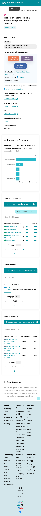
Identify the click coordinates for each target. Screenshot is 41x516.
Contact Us (8, 418)
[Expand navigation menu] (38, 2)
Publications (8, 421)
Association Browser (20, 451)
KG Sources (20, 443)
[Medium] (18, 505)
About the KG (20, 440)
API (17, 414)
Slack (29, 461)
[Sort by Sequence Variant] (19, 336)
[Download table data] (14, 254)
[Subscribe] (19, 501)
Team (6, 412)
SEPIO (29, 433)
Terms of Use (20, 434)
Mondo (29, 409)
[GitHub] (22, 505)
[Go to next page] (19, 249)
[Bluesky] (20, 511)
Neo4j (18, 417)
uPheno (29, 415)
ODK (5, 475)
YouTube (30, 470)
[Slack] (21, 501)
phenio (6, 121)
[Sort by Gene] (9, 285)
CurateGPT (8, 482)
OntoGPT (7, 478)
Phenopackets (9, 485)
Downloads (20, 411)
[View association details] (26, 227)
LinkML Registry (19, 478)
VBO (28, 427)
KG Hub (18, 471)
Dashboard (20, 446)
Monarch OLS (20, 460)
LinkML (6, 466)
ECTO (29, 436)
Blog (29, 464)
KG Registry (20, 474)
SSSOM (6, 469)
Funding (7, 424)
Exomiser (7, 460)
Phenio (29, 421)
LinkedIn (30, 467)
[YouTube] (21, 508)
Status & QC (20, 423)
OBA (28, 424)
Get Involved (31, 458)
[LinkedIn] (19, 508)
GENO (29, 430)
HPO (28, 418)
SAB (5, 415)
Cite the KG (20, 437)
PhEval (6, 463)
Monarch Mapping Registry (19, 465)
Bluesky (30, 473)
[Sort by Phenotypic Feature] (20, 224)
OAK (5, 472)
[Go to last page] (23, 249)
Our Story (7, 409)
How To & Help (21, 426)
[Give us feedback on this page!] (38, 398)
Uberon (29, 412)
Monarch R (20, 420)
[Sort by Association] (18, 285)
